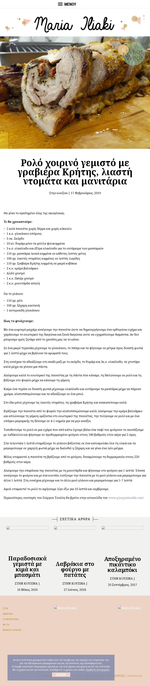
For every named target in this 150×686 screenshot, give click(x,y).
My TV (6, 624)
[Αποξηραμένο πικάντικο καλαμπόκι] (123, 539)
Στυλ (5, 608)
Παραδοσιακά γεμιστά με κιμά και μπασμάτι (27, 567)
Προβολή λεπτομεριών (98, 669)
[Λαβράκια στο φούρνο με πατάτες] (75, 542)
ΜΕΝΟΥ (70, 4)
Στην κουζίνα (58, 193)
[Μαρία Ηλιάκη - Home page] (75, 23)
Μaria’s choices (12, 630)
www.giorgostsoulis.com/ (126, 498)
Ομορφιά (8, 614)
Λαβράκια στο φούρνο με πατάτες (75, 569)
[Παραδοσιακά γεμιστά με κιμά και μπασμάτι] (27, 539)
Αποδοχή (61, 674)
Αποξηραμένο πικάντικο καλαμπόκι (122, 564)
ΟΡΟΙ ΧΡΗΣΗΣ (115, 675)
